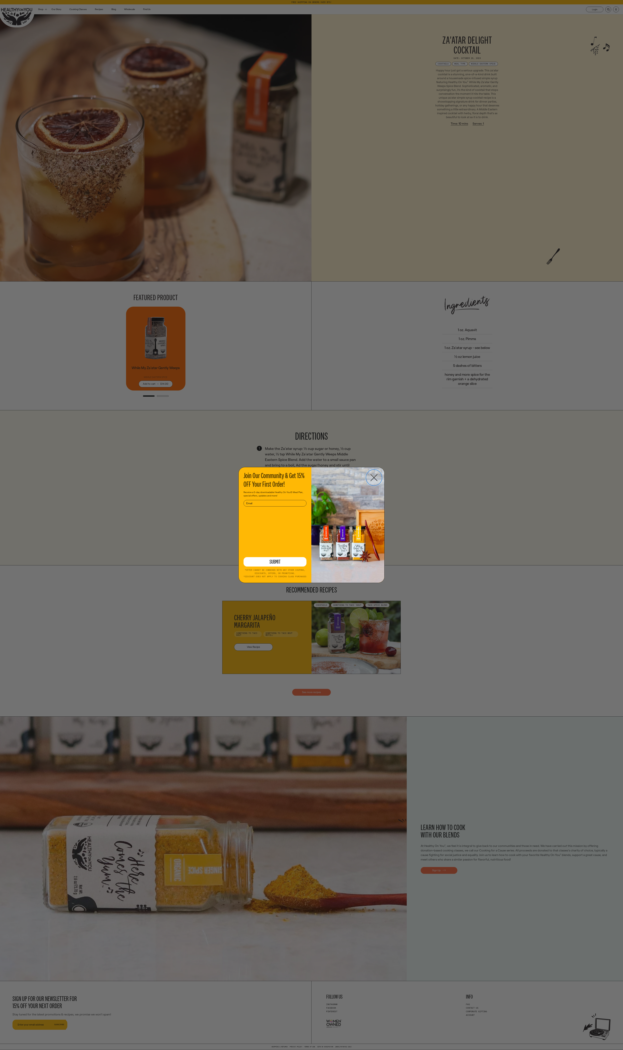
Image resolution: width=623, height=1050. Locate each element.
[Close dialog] (374, 478)
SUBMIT (275, 562)
